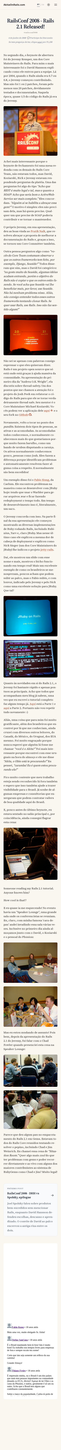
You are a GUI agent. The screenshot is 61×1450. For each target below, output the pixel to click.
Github (23, 415)
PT (38, 4)
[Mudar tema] (49, 5)
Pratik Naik (38, 231)
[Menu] (56, 5)
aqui (39, 42)
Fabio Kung (41, 480)
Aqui (33, 704)
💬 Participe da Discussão (40, 37)
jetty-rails (47, 549)
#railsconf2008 (30, 32)
